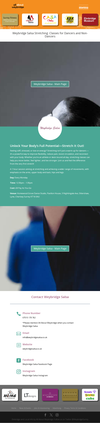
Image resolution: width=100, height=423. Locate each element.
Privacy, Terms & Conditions (75, 408)
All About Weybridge (44, 419)
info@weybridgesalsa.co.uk (35, 337)
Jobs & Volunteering (42, 408)
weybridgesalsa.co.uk (32, 348)
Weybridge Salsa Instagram (35, 375)
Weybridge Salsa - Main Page (50, 84)
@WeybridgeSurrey (80, 419)
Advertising (57, 408)
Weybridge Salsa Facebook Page (37, 364)
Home (13, 408)
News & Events (25, 408)
